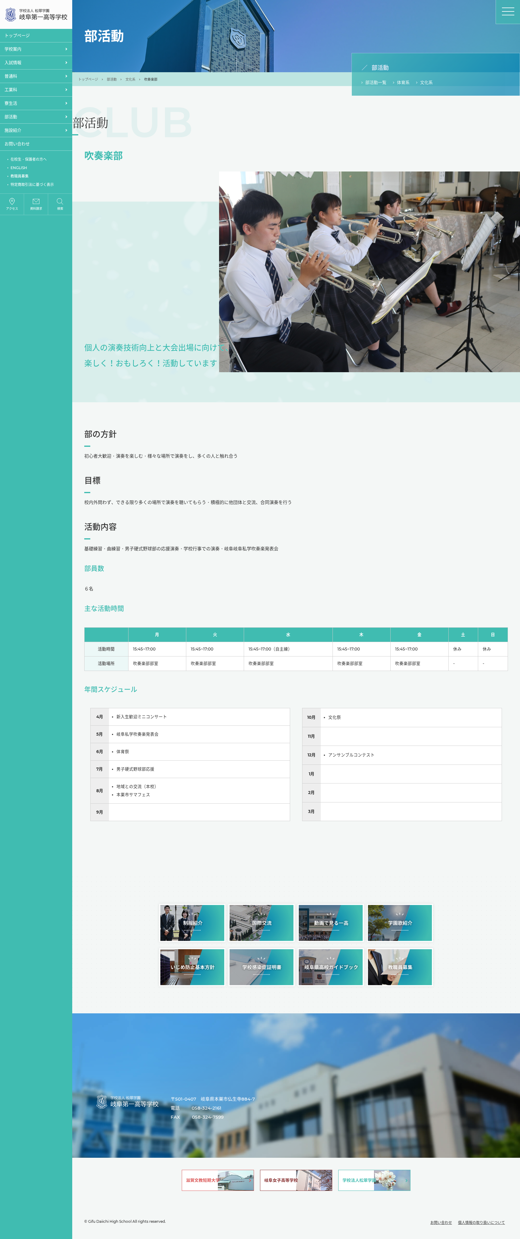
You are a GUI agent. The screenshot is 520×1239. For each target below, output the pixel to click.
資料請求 (36, 209)
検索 (60, 209)
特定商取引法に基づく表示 (32, 184)
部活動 (112, 79)
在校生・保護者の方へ (29, 159)
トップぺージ (17, 35)
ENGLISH (19, 167)
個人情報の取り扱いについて (481, 1222)
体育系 (403, 82)
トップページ (88, 79)
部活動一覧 (375, 82)
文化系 (130, 79)
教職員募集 (20, 176)
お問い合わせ (17, 144)
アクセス (12, 209)
